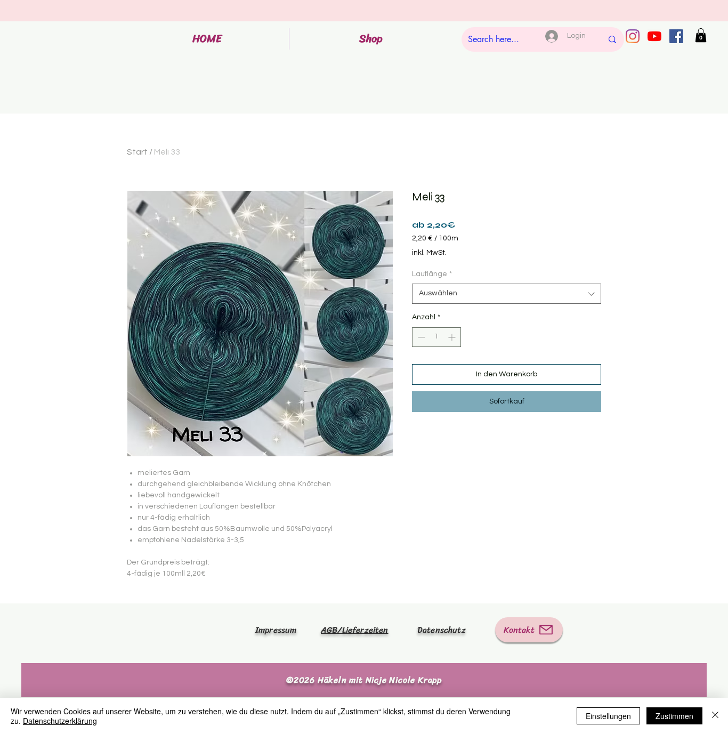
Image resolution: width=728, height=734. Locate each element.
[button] (701, 35)
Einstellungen (608, 716)
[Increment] (452, 337)
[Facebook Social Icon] (676, 36)
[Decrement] (420, 337)
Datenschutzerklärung (60, 720)
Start (137, 152)
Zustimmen (674, 716)
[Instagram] (633, 36)
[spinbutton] (436, 337)
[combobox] (506, 294)
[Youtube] (654, 36)
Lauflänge (432, 274)
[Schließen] (715, 715)
